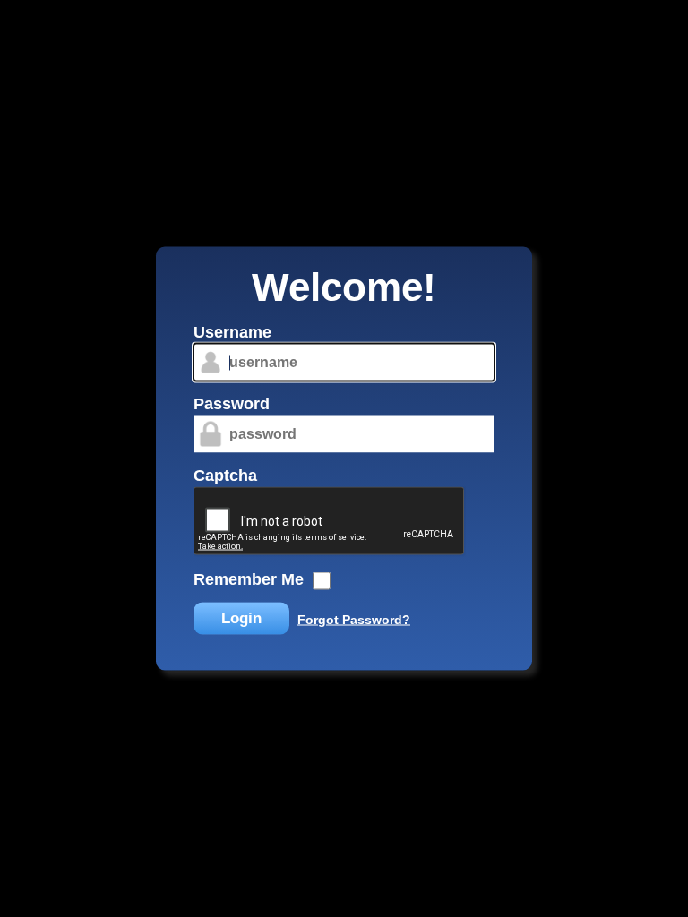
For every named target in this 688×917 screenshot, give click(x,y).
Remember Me (249, 579)
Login (241, 618)
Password (232, 404)
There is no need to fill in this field (178, 326)
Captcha (225, 475)
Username (232, 332)
